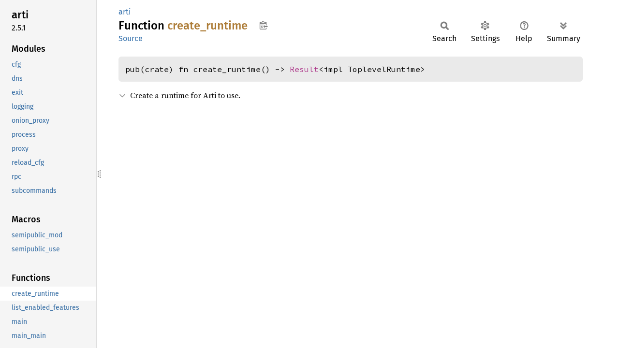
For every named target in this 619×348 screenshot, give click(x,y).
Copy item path (263, 25)
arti (124, 11)
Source (130, 38)
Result (304, 69)
